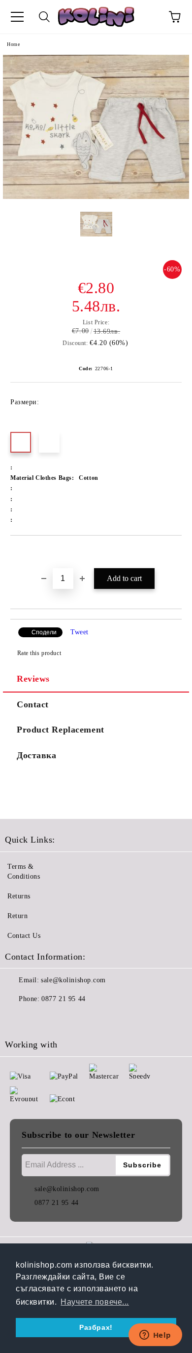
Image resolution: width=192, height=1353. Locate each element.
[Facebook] (18, 1019)
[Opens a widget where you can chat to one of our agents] (155, 1335)
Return (17, 916)
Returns (19, 896)
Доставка (36, 755)
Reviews (33, 679)
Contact (33, 704)
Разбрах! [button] (95, 1327)
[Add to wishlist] (174, 552)
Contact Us (24, 935)
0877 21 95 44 (63, 999)
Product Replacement (60, 729)
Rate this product (39, 653)
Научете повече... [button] (95, 1302)
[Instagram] (39, 1019)
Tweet (79, 632)
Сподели (44, 632)
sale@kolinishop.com (73, 980)
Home (13, 44)
